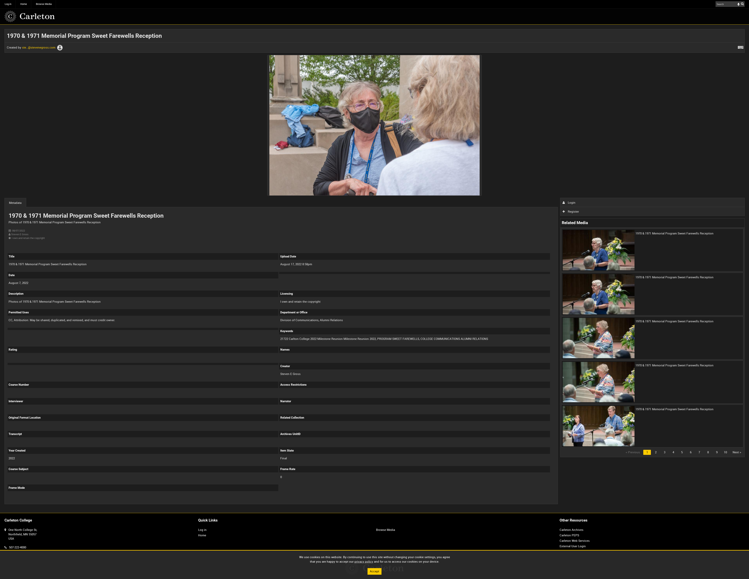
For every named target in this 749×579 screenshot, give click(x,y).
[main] (374, 268)
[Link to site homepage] (29, 16)
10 (725, 452)
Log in (8, 4)
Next (737, 452)
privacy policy (363, 561)
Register (573, 211)
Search (742, 3)
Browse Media (44, 4)
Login (571, 202)
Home (23, 4)
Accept (374, 571)
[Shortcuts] (740, 46)
